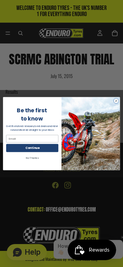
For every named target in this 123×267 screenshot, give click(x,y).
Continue (32, 148)
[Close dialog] (116, 100)
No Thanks (32, 158)
